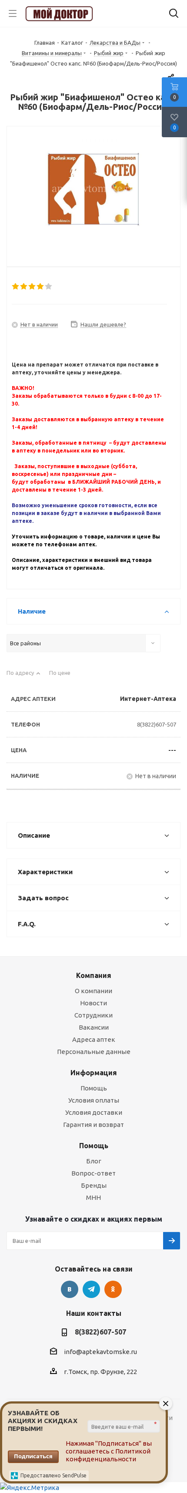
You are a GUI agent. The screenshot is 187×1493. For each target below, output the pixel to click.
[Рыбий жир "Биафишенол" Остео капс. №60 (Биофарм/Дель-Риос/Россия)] (93, 189)
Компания (93, 975)
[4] (41, 286)
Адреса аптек (93, 1039)
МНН (93, 1197)
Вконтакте (69, 1289)
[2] (24, 286)
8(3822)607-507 (156, 724)
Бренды (94, 1185)
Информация (93, 1073)
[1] (16, 286)
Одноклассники (113, 1289)
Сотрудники (93, 1015)
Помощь (93, 1088)
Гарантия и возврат (93, 1124)
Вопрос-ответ (93, 1173)
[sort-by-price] (63, 676)
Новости (93, 1003)
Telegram (91, 1289)
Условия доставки (93, 1112)
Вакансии (94, 1027)
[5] (49, 286)
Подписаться (33, 1456)
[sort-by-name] (23, 676)
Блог (93, 1161)
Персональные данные (93, 1051)
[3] (32, 286)
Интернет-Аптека (148, 698)
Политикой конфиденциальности (108, 1455)
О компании (93, 990)
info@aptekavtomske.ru (100, 1351)
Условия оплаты (93, 1100)
